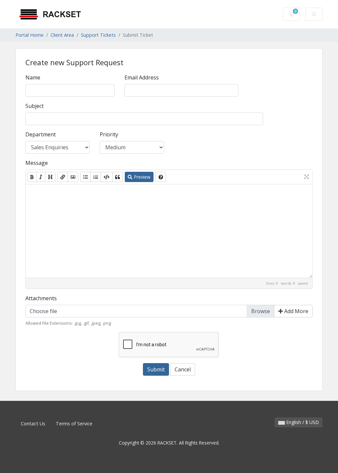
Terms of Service (74, 423)
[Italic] (40, 177)
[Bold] (32, 177)
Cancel (183, 369)
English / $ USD (302, 422)
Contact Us (33, 423)
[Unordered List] (85, 177)
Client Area (62, 35)
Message (36, 162)
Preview (141, 177)
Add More (295, 311)
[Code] (107, 177)
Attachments (41, 298)
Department (40, 134)
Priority (109, 134)
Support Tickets (98, 35)
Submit (156, 369)
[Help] (160, 177)
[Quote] (117, 177)
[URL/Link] (62, 177)
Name (32, 77)
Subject (34, 106)
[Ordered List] (95, 177)
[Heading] (50, 177)
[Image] (73, 177)
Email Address (141, 77)
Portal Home (30, 35)
